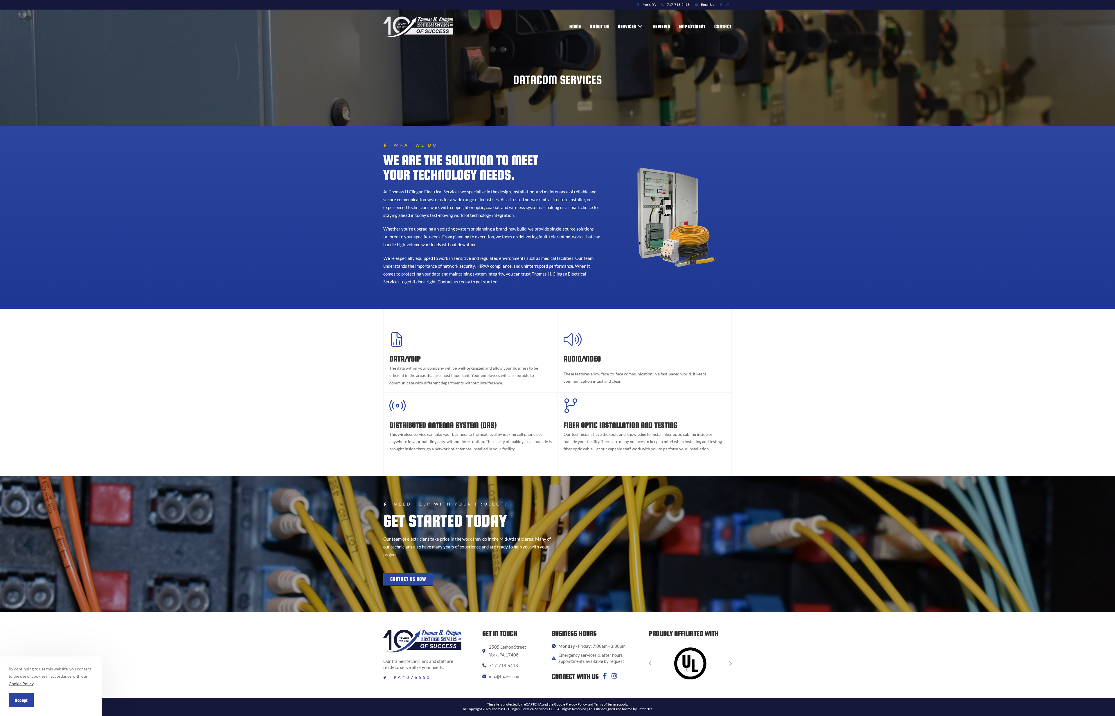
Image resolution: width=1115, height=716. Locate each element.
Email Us (707, 4)
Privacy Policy (576, 704)
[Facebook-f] (605, 676)
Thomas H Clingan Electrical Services (425, 191)
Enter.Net (644, 709)
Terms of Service (606, 704)
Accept (21, 700)
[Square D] (690, 663)
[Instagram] (614, 676)
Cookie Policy (21, 683)
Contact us (448, 281)
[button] (408, 579)
